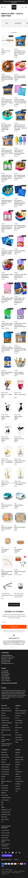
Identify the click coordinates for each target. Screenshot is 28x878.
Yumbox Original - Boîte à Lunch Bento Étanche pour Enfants (7, 299)
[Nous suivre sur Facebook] (2, 853)
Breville (16, 769)
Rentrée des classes (5, 814)
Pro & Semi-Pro (18, 734)
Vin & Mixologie (18, 720)
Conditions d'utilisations (6, 722)
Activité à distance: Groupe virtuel (5, 845)
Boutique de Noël (5, 757)
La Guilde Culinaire (5, 593)
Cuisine (17, 708)
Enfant (16, 732)
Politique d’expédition (16, 872)
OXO (2, 503)
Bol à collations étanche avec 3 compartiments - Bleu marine (20, 227)
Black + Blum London (19, 593)
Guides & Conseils (5, 708)
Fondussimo (18, 776)
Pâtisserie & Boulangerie (20, 710)
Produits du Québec (5, 812)
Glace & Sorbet (4, 790)
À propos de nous (5, 718)
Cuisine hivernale (5, 771)
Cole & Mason (18, 771)
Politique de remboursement (6, 871)
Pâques (3, 807)
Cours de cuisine (5, 830)
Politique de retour (5, 727)
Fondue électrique (19, 781)
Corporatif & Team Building (5, 841)
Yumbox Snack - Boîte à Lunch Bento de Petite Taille (7, 325)
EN (22, 7)
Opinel (2, 49)
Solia (2, 569)
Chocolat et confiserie (20, 713)
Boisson (17, 718)
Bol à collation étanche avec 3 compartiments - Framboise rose (20, 177)
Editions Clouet (4, 392)
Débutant (3, 776)
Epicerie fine (18, 715)
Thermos (3, 370)
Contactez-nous (5, 720)
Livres (16, 725)
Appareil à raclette (19, 759)
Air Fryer (17, 754)
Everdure (16, 569)
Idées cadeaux (18, 737)
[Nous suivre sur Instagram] (6, 853)
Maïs (2, 802)
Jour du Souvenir (5, 800)
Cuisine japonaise (5, 774)
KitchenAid (17, 783)
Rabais (16, 742)
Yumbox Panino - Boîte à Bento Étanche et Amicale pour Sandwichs (20, 325)
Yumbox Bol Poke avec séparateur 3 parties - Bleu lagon (6, 202)
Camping (3, 762)
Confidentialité (4, 725)
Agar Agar (17, 752)
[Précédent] (1, 2)
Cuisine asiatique (5, 767)
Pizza (16, 730)
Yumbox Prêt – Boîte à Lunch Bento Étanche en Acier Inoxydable (7, 349)
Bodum (17, 767)
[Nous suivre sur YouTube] (13, 853)
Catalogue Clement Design (5, 740)
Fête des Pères (4, 788)
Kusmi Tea (17, 786)
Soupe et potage (5, 819)
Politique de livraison (5, 730)
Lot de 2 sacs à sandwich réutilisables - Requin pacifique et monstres (7, 252)
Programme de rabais (6, 734)
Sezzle (2, 737)
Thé (2, 821)
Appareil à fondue (19, 757)
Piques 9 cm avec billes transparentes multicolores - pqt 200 (7, 573)
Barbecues (17, 764)
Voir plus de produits (14, 604)
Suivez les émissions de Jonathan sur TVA (6, 744)
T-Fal (16, 791)
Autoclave (17, 762)
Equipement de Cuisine (6, 710)
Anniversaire (4, 752)
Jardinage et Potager (6, 797)
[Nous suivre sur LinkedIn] (20, 853)
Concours (3, 715)
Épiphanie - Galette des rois (6, 782)
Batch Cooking (4, 754)
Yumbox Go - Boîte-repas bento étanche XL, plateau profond (20, 276)
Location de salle (5, 848)
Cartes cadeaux (18, 739)
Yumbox (16, 49)
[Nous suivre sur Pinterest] (9, 853)
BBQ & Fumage (18, 727)
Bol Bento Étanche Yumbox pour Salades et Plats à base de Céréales (7, 77)
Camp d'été (3, 759)
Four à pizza (18, 779)
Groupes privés (4, 837)
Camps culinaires (5, 835)
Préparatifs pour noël (6, 809)
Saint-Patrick (4, 817)
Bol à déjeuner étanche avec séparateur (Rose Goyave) (19, 77)
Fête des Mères (4, 785)
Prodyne (16, 370)
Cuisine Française (5, 769)
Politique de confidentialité (19, 871)
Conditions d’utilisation (5, 872)
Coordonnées (4, 874)
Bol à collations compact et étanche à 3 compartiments (7, 276)
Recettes (3, 713)
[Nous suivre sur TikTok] (16, 853)
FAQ (2, 732)
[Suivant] (26, 2)
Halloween (3, 792)
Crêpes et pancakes (5, 764)
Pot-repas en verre (18, 595)
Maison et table (18, 722)
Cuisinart (17, 774)
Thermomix (17, 788)
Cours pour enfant (5, 832)
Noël (2, 804)
